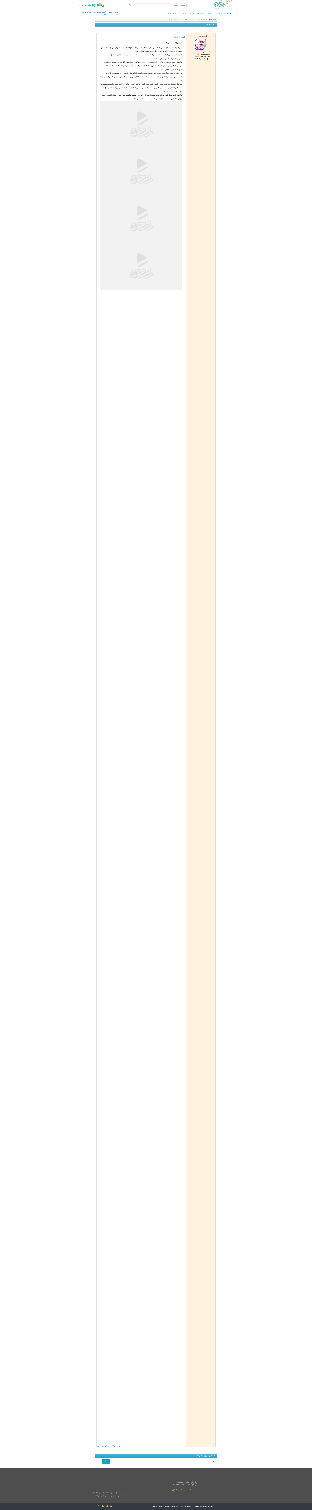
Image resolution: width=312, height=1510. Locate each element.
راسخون (226, 13)
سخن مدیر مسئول (207, 864)
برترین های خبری (174, 19)
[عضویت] (103, 865)
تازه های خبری (185, 19)
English (154, 864)
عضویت (88, 5)
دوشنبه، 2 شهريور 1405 (113, 13)
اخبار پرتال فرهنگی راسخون (181, 850)
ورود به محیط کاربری (171, 864)
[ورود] (107, 865)
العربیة (161, 864)
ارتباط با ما (196, 864)
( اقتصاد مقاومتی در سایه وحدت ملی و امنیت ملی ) (94, 13)
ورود (81, 5)
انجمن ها (194, 19)
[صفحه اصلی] (111, 865)
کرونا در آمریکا (179, 37)
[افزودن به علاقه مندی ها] (99, 865)
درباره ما (188, 864)
